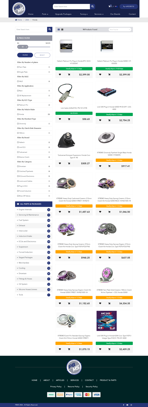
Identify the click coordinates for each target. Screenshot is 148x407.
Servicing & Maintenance (34, 215)
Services (98, 14)
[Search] (92, 6)
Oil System (34, 284)
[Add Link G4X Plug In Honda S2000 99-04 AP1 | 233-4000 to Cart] (109, 120)
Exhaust (34, 225)
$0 (23, 47)
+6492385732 (129, 6)
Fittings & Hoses (33, 279)
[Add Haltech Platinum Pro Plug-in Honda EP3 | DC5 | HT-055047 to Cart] (69, 75)
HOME (34, 380)
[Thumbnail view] (59, 29)
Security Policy (92, 386)
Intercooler (34, 231)
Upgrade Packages (63, 14)
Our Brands (115, 14)
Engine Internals (34, 209)
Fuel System (34, 220)
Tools (33, 295)
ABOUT (46, 380)
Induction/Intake (34, 236)
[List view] (62, 29)
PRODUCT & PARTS (108, 380)
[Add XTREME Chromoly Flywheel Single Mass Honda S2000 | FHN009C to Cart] (109, 166)
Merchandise (33, 263)
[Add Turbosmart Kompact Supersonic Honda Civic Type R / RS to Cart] (69, 163)
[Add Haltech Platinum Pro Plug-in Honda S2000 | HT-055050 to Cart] (109, 75)
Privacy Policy (56, 386)
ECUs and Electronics (34, 241)
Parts (44, 14)
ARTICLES (60, 380)
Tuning (83, 14)
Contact (132, 14)
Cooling (34, 268)
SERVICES (74, 380)
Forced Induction (34, 252)
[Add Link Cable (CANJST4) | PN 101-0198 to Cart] (69, 119)
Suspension (34, 247)
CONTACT (89, 380)
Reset (42, 55)
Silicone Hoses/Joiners (34, 289)
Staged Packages (34, 257)
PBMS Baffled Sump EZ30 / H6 (14, 399)
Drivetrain (34, 273)
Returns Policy (73, 386)
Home (30, 14)
